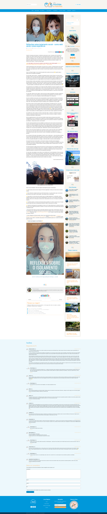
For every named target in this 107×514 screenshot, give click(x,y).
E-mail (27, 483)
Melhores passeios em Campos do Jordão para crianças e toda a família (73, 231)
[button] (55, 52)
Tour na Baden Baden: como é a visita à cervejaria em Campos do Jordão (74, 206)
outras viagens (44, 297)
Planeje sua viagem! (70, 22)
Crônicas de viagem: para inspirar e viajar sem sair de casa (72, 281)
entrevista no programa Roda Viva (42, 212)
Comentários (69, 23)
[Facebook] (78, 4)
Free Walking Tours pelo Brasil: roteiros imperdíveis (72, 334)
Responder (31, 372)
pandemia (49, 297)
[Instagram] (76, 4)
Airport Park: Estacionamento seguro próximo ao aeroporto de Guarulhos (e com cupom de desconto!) (74, 225)
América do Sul (29, 50)
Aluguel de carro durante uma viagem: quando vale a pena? (72, 298)
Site (27, 486)
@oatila (28, 212)
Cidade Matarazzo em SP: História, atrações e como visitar (73, 195)
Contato (73, 10)
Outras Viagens (62, 10)
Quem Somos (37, 10)
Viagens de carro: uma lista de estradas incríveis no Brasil (72, 264)
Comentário (28, 469)
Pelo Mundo (49, 10)
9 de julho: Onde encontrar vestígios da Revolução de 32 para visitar (74, 200)
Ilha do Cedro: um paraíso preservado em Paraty (73, 190)
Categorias (55, 10)
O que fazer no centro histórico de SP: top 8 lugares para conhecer (74, 236)
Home (32, 10)
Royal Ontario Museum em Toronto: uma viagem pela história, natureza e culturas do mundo (74, 213)
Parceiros (69, 10)
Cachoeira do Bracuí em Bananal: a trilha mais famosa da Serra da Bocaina (74, 218)
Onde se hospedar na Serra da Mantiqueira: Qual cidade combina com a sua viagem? (74, 242)
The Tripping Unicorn (52, 216)
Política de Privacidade (46, 505)
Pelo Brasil (42, 10)
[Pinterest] (80, 4)
